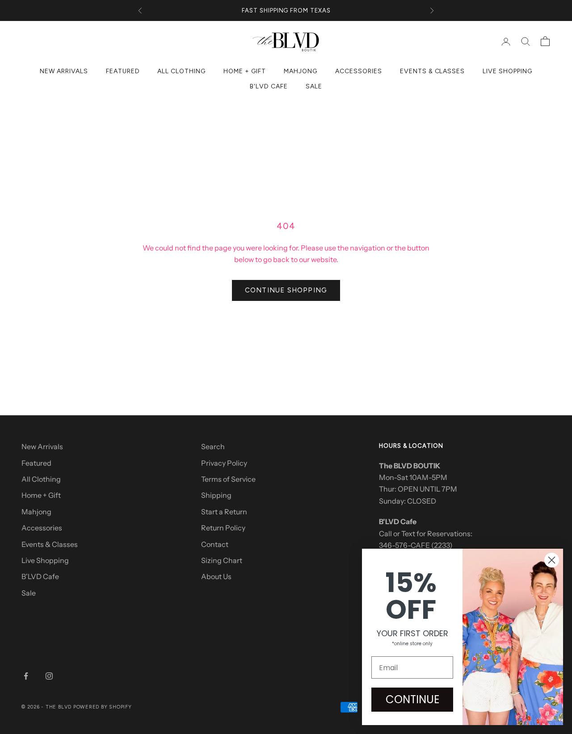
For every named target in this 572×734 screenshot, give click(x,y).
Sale (314, 86)
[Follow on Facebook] (25, 675)
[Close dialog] (551, 560)
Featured (123, 71)
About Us (216, 576)
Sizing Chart (221, 560)
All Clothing (181, 71)
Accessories (358, 71)
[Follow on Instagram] (49, 675)
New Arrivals (64, 71)
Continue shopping (286, 290)
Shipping (216, 495)
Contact (214, 544)
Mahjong (300, 71)
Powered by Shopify (102, 707)
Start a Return (224, 511)
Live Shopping (507, 71)
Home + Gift (244, 71)
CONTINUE (412, 699)
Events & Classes (432, 71)
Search (213, 446)
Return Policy (223, 527)
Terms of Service (228, 479)
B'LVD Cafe (269, 86)
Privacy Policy (224, 463)
